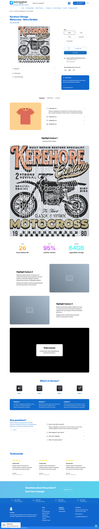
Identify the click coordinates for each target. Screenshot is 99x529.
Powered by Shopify (23, 527)
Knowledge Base (46, 511)
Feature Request (46, 516)
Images (57, 98)
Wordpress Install (46, 520)
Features (42, 98)
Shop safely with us (68, 87)
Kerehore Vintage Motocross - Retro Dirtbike (24, 11)
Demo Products (39, 8)
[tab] (42, 98)
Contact (44, 518)
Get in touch (67, 489)
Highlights (50, 98)
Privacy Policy (62, 511)
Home (12, 11)
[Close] (19, 523)
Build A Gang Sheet (16, 527)
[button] (40, 8)
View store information (70, 61)
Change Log (45, 515)
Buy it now (75, 52)
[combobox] (51, 3)
